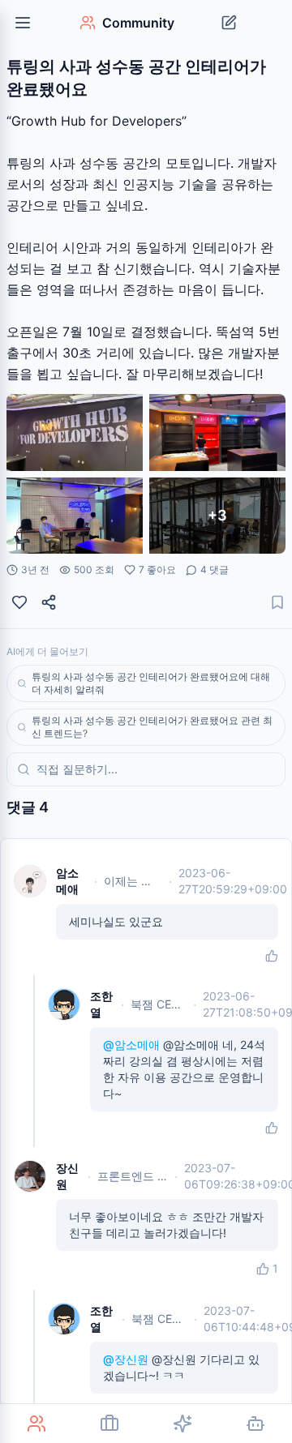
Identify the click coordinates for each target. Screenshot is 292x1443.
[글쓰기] (228, 22)
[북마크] (277, 602)
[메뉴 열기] (22, 22)
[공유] (49, 602)
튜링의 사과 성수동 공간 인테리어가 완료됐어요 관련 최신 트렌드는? (152, 726)
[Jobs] (109, 1423)
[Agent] (255, 1423)
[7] (19, 602)
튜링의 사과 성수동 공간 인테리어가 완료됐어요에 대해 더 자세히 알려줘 (151, 683)
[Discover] (182, 1423)
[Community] (36, 1423)
